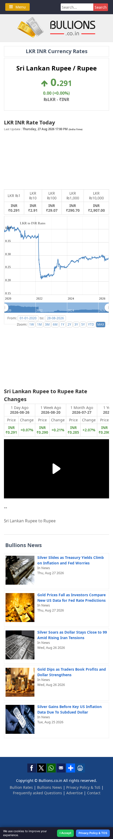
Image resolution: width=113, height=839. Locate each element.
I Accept (65, 833)
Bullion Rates (21, 787)
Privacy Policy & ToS (83, 787)
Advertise (74, 792)
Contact (93, 792)
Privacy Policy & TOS (93, 833)
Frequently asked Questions (37, 792)
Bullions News (49, 787)
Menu (21, 6)
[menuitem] (56, 307)
